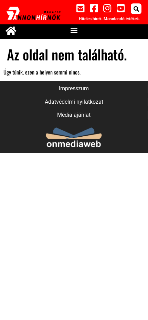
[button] (136, 8)
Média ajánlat (74, 115)
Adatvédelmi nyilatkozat (74, 102)
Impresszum (74, 88)
